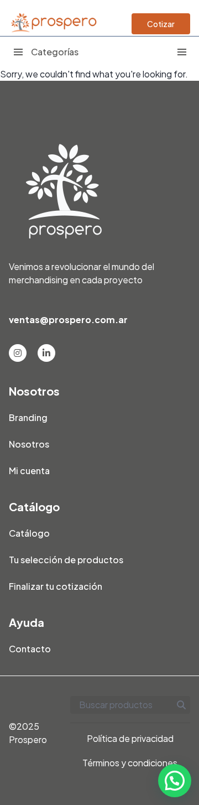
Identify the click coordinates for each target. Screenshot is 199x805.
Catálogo (29, 533)
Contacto (30, 649)
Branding (28, 417)
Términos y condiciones (129, 762)
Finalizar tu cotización (55, 586)
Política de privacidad (130, 738)
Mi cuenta (29, 470)
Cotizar (161, 24)
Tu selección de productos (66, 559)
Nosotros (29, 444)
